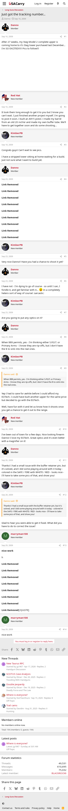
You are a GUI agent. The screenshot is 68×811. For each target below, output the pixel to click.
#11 (64, 460)
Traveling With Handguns (18, 679)
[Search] (64, 3)
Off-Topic (10, 700)
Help (49, 808)
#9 (65, 368)
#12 (64, 494)
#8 (65, 337)
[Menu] (4, 3)
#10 (64, 429)
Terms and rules (22, 808)
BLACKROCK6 (59, 773)
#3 (65, 144)
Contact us (7, 808)
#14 (64, 629)
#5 (65, 256)
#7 (65, 312)
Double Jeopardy (15, 684)
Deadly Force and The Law (18, 690)
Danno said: (9, 374)
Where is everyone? (17, 694)
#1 (65, 36)
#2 (65, 107)
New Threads (10, 658)
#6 (65, 281)
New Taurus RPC (15, 663)
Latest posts (9, 738)
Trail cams (11, 705)
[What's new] (58, 3)
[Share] (61, 36)
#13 (64, 545)
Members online (12, 720)
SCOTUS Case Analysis (18, 673)
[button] (3, 803)
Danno (7, 18)
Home (56, 808)
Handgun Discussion (16, 669)
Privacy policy (38, 808)
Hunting (10, 711)
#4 (65, 179)
